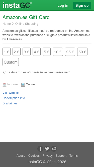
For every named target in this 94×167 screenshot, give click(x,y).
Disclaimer (10, 103)
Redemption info (14, 98)
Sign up (82, 5)
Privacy (48, 155)
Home (7, 24)
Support (61, 155)
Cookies (34, 155)
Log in (62, 5)
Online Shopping (26, 24)
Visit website (11, 92)
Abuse (21, 155)
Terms (73, 155)
